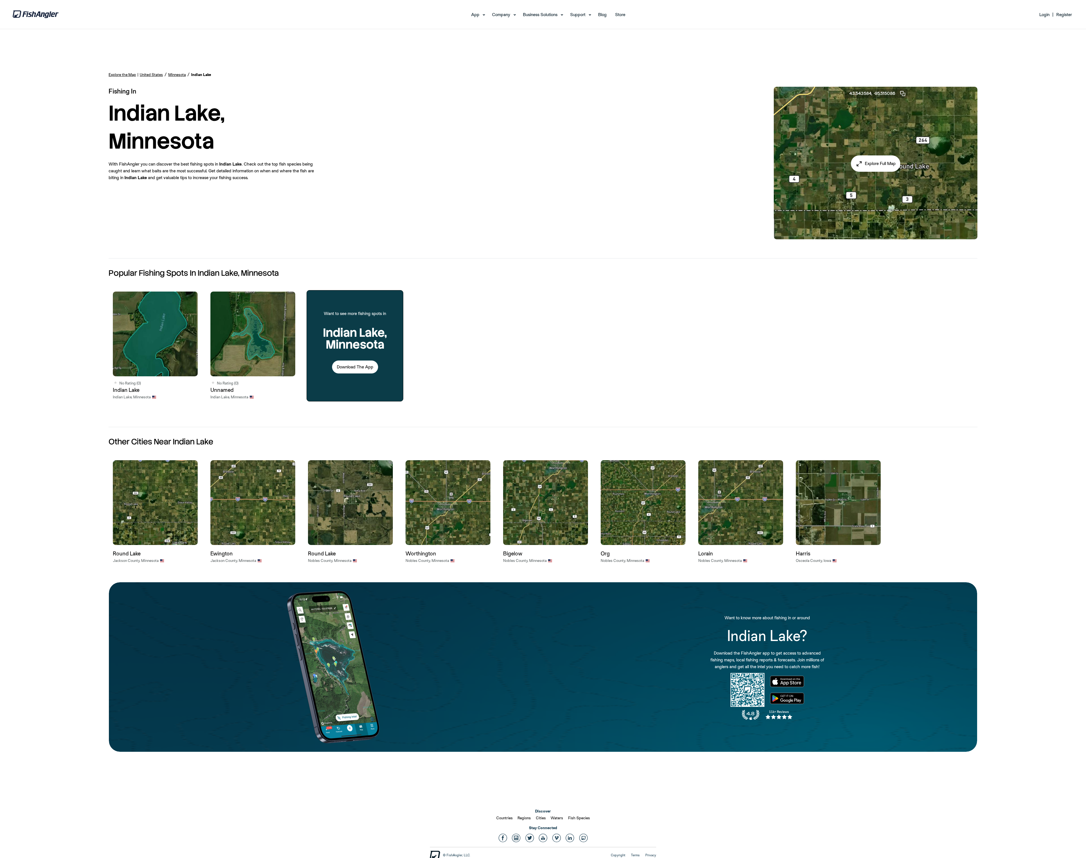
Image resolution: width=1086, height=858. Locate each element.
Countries (504, 817)
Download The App (355, 367)
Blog (602, 15)
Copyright (618, 855)
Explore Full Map (880, 163)
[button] (875, 163)
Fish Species (579, 817)
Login (1044, 15)
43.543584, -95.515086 (872, 93)
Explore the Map (122, 74)
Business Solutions (540, 15)
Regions (524, 817)
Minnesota (177, 74)
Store (620, 15)
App (475, 15)
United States (151, 74)
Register (1064, 15)
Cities (541, 817)
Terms (635, 855)
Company (501, 15)
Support (577, 15)
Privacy (650, 855)
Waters (557, 817)
